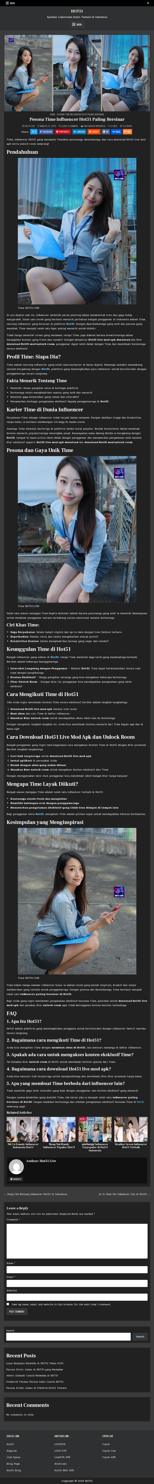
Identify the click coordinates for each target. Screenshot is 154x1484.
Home (52, 114)
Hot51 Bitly (14, 1470)
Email (11, 1277)
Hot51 (70, 324)
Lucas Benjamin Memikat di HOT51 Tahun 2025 (34, 1363)
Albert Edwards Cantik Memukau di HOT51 (32, 1376)
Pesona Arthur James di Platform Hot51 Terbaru (36, 1388)
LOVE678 (59, 1444)
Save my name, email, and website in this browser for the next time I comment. (61, 1304)
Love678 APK (62, 1457)
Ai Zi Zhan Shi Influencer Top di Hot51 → (124, 1194)
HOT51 (77, 11)
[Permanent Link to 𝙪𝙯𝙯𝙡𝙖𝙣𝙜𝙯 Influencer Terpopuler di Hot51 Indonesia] (95, 1129)
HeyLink (12, 1451)
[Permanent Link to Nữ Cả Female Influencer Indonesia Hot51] (23, 1129)
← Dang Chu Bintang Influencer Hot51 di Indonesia (35, 1194)
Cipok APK (109, 1457)
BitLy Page (13, 1464)
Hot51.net (60, 1464)
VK (107, 131)
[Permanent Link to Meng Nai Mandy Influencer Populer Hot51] (58, 1129)
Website (17, 1179)
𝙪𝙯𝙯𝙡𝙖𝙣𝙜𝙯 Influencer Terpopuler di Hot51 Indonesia (95, 1147)
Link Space (13, 1457)
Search (10, 1331)
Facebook (47, 131)
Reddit (95, 131)
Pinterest (64, 131)
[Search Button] (148, 3)
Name (11, 1263)
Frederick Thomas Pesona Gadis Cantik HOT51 (34, 1382)
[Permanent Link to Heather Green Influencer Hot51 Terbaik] (130, 1129)
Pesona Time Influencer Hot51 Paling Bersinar (77, 119)
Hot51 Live (30, 126)
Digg (118, 131)
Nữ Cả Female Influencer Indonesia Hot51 (23, 1146)
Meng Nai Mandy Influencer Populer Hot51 (59, 1146)
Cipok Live (109, 1451)
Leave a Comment (70, 126)
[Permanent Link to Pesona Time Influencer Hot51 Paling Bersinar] (77, 73)
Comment (13, 1220)
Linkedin (81, 131)
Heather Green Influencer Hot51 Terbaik (131, 1146)
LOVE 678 (60, 1451)
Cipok (106, 1444)
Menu (12, 3)
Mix (129, 131)
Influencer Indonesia (94, 126)
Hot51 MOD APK (64, 1470)
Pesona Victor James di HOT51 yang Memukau (34, 1369)
